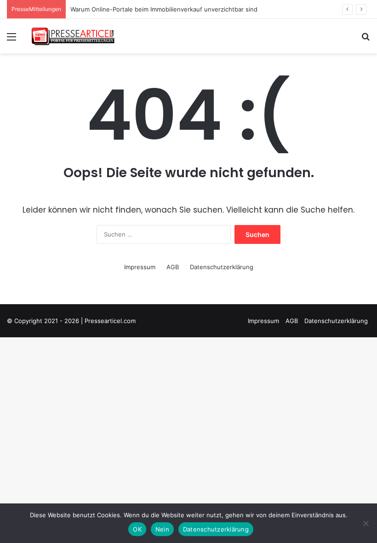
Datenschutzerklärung (221, 267)
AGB (172, 267)
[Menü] (11, 39)
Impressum (139, 267)
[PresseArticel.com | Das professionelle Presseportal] (73, 36)
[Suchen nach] (365, 39)
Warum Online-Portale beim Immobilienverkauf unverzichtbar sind (163, 9)
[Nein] (365, 523)
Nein (162, 529)
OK (137, 529)
